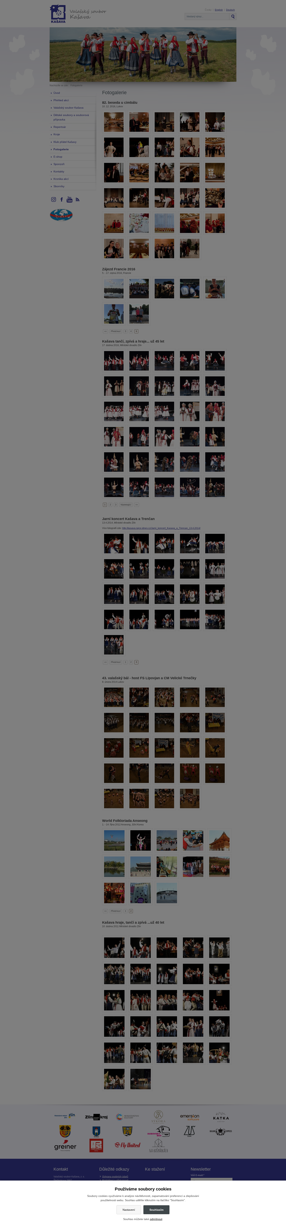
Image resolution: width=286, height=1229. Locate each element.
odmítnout (156, 1219)
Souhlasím (156, 1209)
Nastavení (129, 1209)
